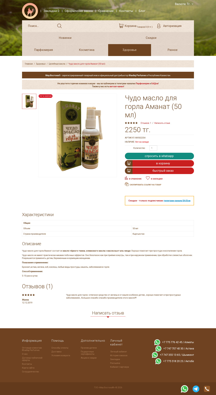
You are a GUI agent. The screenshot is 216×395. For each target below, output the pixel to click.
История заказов (118, 355)
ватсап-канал (117, 86)
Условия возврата (60, 355)
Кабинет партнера (119, 367)
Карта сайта (28, 368)
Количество (139, 148)
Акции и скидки (89, 358)
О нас (25, 354)
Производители (89, 348)
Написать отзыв (162, 123)
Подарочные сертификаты (87, 352)
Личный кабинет (118, 351)
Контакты (27, 364)
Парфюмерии (142, 83)
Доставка (56, 351)
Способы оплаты (59, 348)
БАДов (154, 83)
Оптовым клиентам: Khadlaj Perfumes (32, 349)
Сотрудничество (30, 371)
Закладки (115, 359)
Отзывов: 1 (146, 123)
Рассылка (115, 363)
